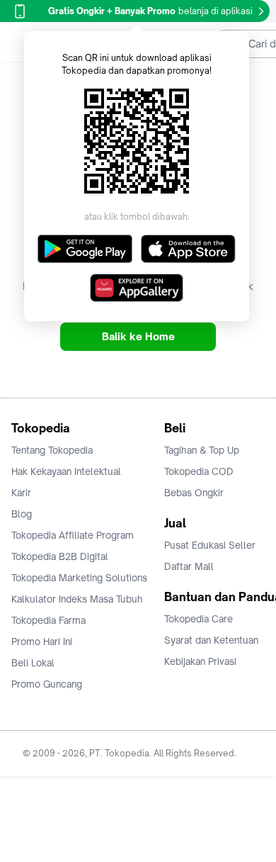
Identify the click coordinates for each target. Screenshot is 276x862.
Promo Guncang (46, 684)
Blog (21, 514)
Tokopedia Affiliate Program (72, 535)
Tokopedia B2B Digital (59, 556)
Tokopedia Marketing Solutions (79, 577)
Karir (21, 492)
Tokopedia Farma (48, 620)
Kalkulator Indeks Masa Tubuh (77, 599)
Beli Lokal (32, 662)
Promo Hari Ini (41, 641)
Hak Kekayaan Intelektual (66, 471)
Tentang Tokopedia (52, 450)
